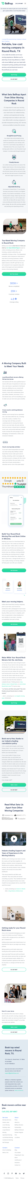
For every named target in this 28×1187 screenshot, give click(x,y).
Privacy (22, 1178)
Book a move (14, 785)
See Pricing (14, 75)
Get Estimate (14, 570)
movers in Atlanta (20, 889)
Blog (16, 1150)
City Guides (18, 1152)
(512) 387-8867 (19, 3)
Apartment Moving (7, 1135)
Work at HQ (5, 1152)
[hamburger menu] (25, 3)
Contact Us (17, 1165)
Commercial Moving (7, 1140)
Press (16, 1120)
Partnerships (18, 1127)
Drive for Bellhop (6, 1150)
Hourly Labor (5, 1122)
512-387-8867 (14, 79)
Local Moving (6, 1125)
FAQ (16, 1135)
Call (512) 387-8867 (9, 1111)
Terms (17, 1178)
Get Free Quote (14, 274)
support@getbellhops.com (12, 1073)
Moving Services (6, 1120)
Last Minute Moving (7, 1137)
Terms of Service (18, 1090)
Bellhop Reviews (19, 1125)
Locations (17, 1137)
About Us (17, 1122)
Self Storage (5, 1142)
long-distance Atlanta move (16, 891)
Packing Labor (6, 1127)
